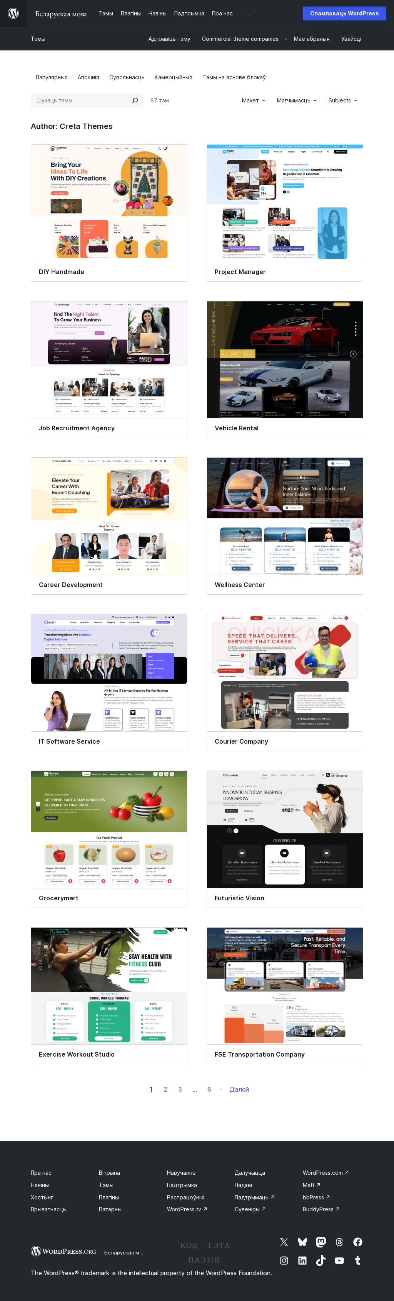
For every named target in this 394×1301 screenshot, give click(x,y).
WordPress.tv (187, 1209)
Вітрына (109, 1172)
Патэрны (110, 1209)
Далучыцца (250, 1172)
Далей (239, 1089)
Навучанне (181, 1172)
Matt (312, 1185)
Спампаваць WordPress (344, 13)
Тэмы (38, 38)
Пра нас (41, 1172)
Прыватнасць (48, 1209)
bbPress (317, 1197)
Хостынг (42, 1197)
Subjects (340, 100)
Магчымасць (294, 100)
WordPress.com (326, 1172)
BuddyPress (321, 1209)
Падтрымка (182, 1185)
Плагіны (109, 1197)
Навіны (40, 1185)
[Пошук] (135, 100)
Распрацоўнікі (185, 1197)
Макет (250, 100)
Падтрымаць (255, 1197)
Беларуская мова (126, 1252)
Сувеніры (250, 1209)
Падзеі (243, 1185)
